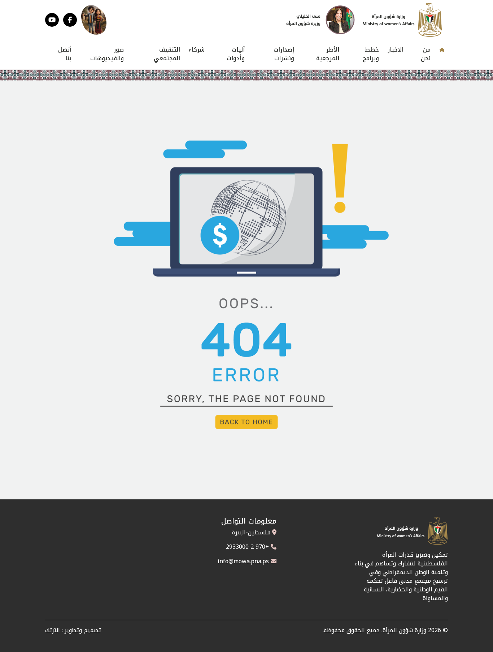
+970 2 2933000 (247, 546)
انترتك (52, 630)
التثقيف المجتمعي (167, 54)
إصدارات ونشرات (284, 54)
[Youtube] (52, 20)
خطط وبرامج (371, 54)
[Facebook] (70, 20)
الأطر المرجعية (327, 54)
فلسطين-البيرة (251, 532)
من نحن (426, 54)
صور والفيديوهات (107, 54)
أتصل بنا (64, 54)
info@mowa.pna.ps (243, 561)
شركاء (197, 49)
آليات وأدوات (236, 54)
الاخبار (395, 49)
